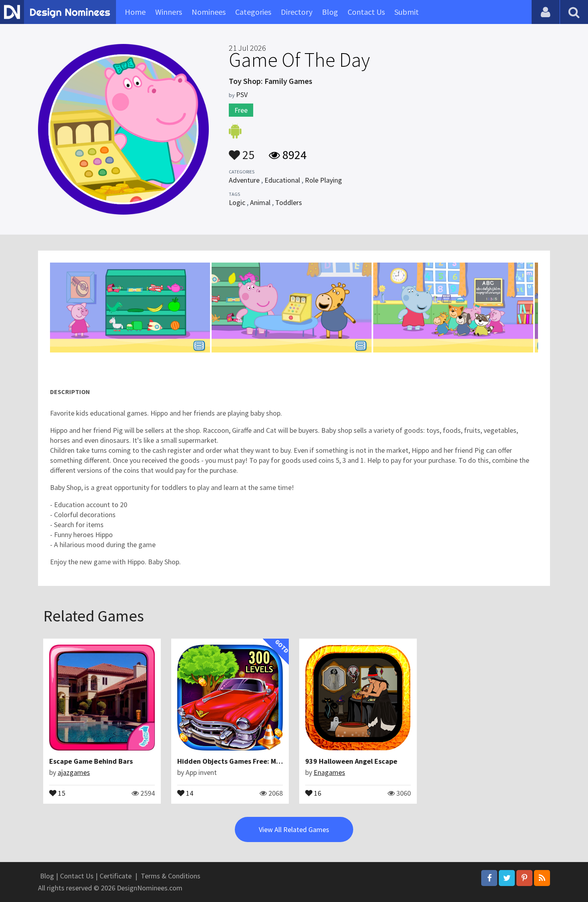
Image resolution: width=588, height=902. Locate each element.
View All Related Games (294, 829)
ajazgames (74, 772)
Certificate (116, 875)
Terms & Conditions (170, 875)
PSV (242, 94)
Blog (330, 12)
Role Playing (323, 180)
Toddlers (288, 202)
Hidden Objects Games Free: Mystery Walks (247, 761)
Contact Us (366, 12)
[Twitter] (507, 878)
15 (60, 792)
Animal (260, 202)
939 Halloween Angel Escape (351, 761)
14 (188, 792)
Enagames (329, 772)
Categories (253, 12)
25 (247, 151)
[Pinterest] (524, 878)
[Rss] (542, 878)
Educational (282, 180)
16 (316, 792)
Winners (168, 12)
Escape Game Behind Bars (91, 761)
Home (135, 12)
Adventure (244, 180)
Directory (296, 12)
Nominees (209, 12)
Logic (237, 202)
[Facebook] (489, 878)
